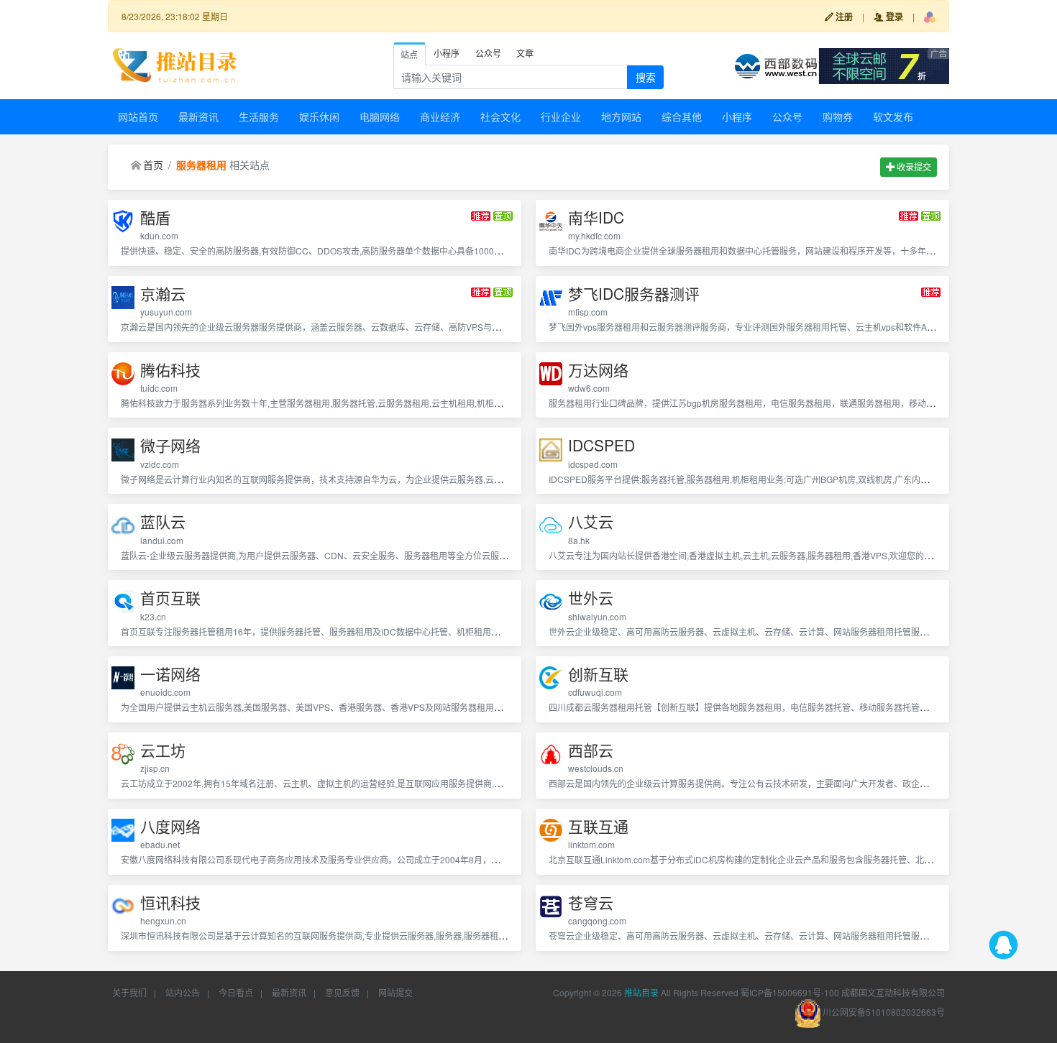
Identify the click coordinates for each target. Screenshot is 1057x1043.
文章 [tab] (525, 53)
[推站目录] (176, 64)
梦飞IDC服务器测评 (634, 293)
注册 (843, 16)
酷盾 (155, 217)
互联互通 (598, 826)
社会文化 (500, 116)
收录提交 (912, 166)
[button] (929, 16)
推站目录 (641, 992)
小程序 (737, 116)
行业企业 (561, 116)
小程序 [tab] (446, 53)
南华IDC (596, 217)
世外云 (590, 597)
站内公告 (182, 992)
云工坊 (163, 750)
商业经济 (440, 116)
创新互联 (598, 673)
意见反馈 (342, 992)
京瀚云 (163, 293)
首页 (153, 164)
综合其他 (682, 116)
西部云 (590, 750)
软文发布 (893, 116)
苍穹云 (590, 902)
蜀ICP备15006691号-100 (790, 992)
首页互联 (170, 597)
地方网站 (621, 116)
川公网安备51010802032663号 (882, 1012)
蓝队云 (163, 521)
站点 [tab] (409, 54)
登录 (893, 16)
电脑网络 (380, 116)
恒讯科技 (170, 902)
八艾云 (590, 521)
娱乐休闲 (319, 116)
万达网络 (598, 369)
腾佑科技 (170, 369)
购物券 (838, 116)
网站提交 (395, 992)
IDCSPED (601, 445)
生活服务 (259, 116)
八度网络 (170, 826)
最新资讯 (198, 116)
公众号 (787, 116)
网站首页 (138, 116)
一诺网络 (170, 673)
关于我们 (129, 992)
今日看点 (236, 992)
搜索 (646, 77)
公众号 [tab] (488, 53)
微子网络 (170, 445)
